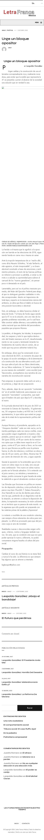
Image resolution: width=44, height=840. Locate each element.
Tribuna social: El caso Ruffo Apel (20, 729)
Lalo (9, 47)
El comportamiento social (16, 725)
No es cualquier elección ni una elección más (21, 764)
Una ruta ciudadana (13, 721)
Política (10, 30)
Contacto (26, 823)
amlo (4, 30)
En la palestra (10, 733)
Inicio (4, 591)
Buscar (30, 708)
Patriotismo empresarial (15, 737)
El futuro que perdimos (16, 618)
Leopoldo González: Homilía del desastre (22, 672)
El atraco (27, 753)
